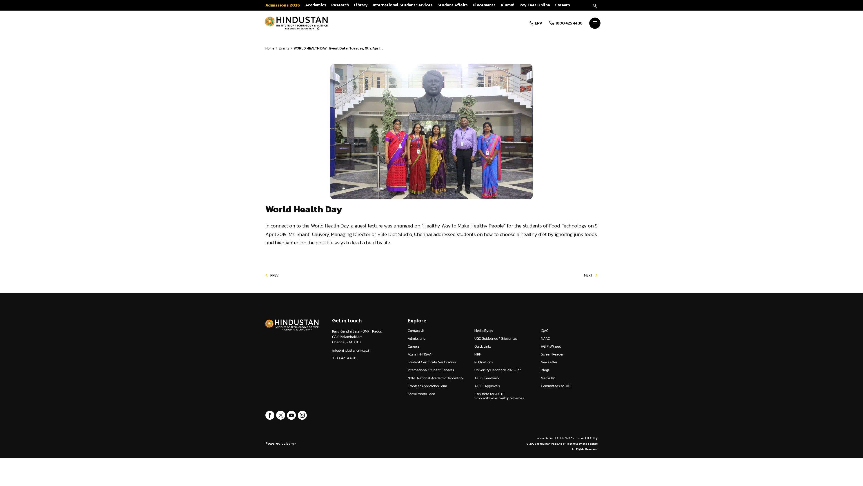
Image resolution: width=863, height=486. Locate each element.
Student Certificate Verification (432, 362)
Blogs (545, 370)
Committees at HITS (556, 386)
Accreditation (545, 438)
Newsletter (549, 362)
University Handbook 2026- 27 (497, 370)
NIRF (477, 354)
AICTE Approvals (487, 386)
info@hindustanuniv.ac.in (351, 350)
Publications (483, 362)
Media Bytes (483, 330)
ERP (538, 23)
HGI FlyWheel (551, 346)
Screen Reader (552, 354)
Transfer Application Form (427, 386)
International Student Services (431, 370)
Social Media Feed (421, 394)
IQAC (544, 330)
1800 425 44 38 (569, 23)
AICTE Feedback (486, 378)
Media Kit (548, 378)
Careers (413, 346)
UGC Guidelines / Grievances (495, 338)
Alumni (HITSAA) (420, 354)
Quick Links (482, 346)
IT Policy (592, 438)
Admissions (416, 338)
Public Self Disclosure (570, 438)
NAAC (545, 338)
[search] (595, 5)
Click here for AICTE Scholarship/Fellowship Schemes (499, 396)
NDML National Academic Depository (435, 378)
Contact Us (416, 330)
